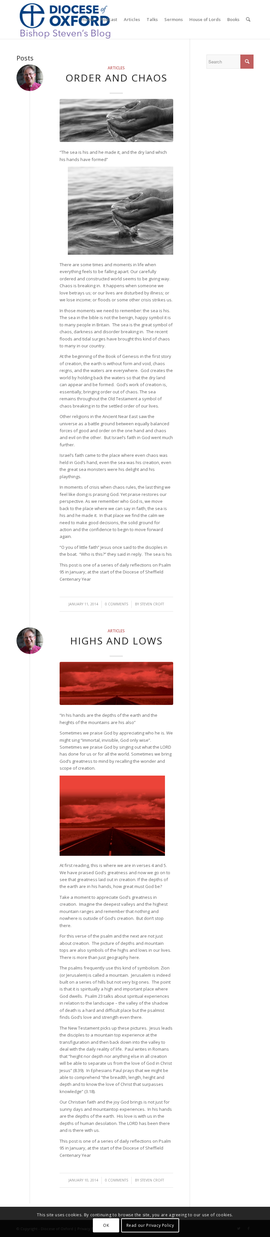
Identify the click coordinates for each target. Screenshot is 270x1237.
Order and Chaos (116, 77)
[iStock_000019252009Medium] (116, 120)
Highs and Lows (116, 640)
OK (106, 1225)
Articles (116, 67)
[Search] (248, 19)
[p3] (116, 683)
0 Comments (116, 604)
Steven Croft (152, 604)
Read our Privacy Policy (150, 1225)
